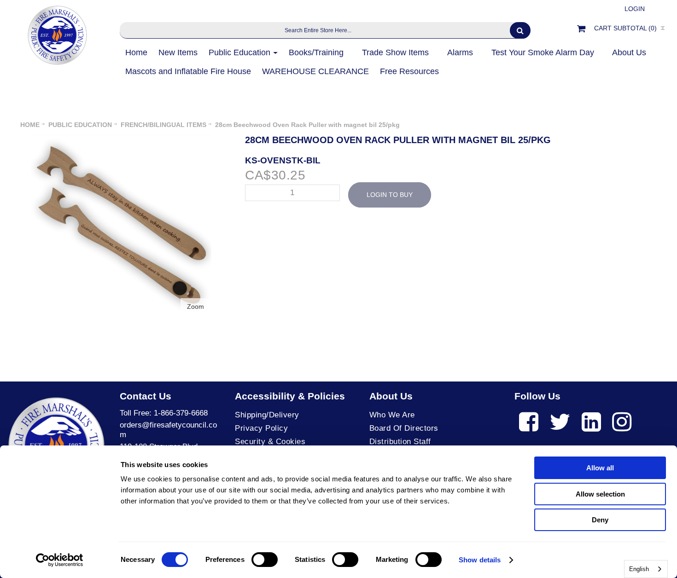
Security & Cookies (270, 441)
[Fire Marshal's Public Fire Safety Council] (56, 33)
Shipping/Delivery (267, 414)
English (639, 569)
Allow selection (600, 494)
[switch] (264, 559)
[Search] (520, 30)
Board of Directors (403, 428)
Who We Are (392, 414)
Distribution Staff (400, 441)
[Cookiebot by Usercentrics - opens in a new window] (59, 560)
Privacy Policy (261, 428)
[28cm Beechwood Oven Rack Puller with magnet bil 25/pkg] (121, 139)
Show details (480, 560)
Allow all (600, 468)
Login (634, 8)
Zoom (195, 306)
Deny (600, 520)
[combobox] (646, 569)
